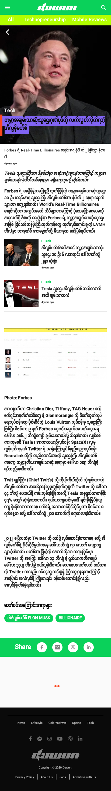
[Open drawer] (7, 7)
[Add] (42, 647)
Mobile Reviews (89, 20)
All (11, 20)
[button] (28, 618)
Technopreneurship (45, 20)
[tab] (10, 20)
